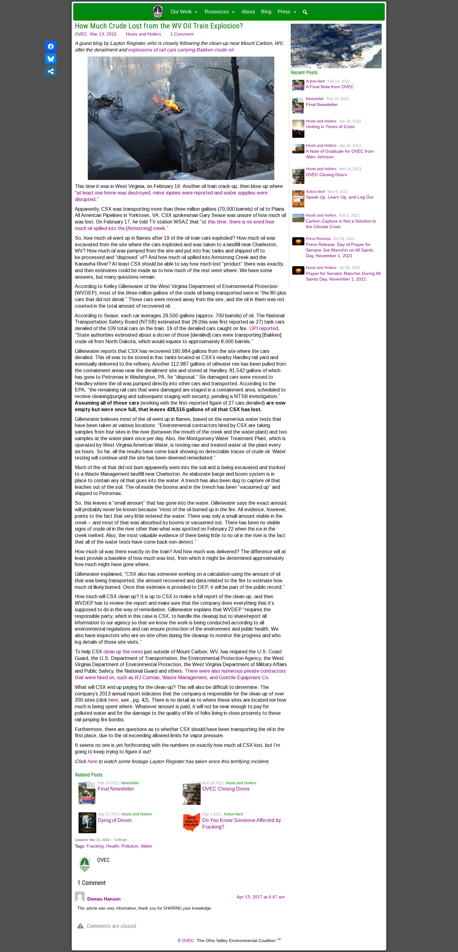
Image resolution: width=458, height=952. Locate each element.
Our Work (181, 11)
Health (112, 846)
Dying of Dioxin (115, 820)
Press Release (318, 239)
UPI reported (263, 328)
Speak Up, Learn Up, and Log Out (339, 197)
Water (146, 846)
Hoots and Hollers (143, 33)
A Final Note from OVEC (330, 86)
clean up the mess (123, 651)
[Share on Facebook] (50, 46)
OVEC (81, 33)
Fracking (95, 846)
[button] (305, 12)
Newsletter (130, 783)
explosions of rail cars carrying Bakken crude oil (181, 49)
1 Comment (181, 33)
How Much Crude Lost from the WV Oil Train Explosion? (159, 26)
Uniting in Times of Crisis (330, 126)
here (113, 700)
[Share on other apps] (50, 71)
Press (284, 11)
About (248, 11)
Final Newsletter (116, 788)
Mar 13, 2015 (103, 33)
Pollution (130, 846)
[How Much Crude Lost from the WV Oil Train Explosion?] (336, 66)
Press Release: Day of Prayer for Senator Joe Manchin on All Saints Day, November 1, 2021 (339, 250)
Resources (217, 11)
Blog (266, 11)
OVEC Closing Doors (226, 788)
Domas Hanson (104, 899)
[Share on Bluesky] (50, 59)
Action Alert (233, 814)
